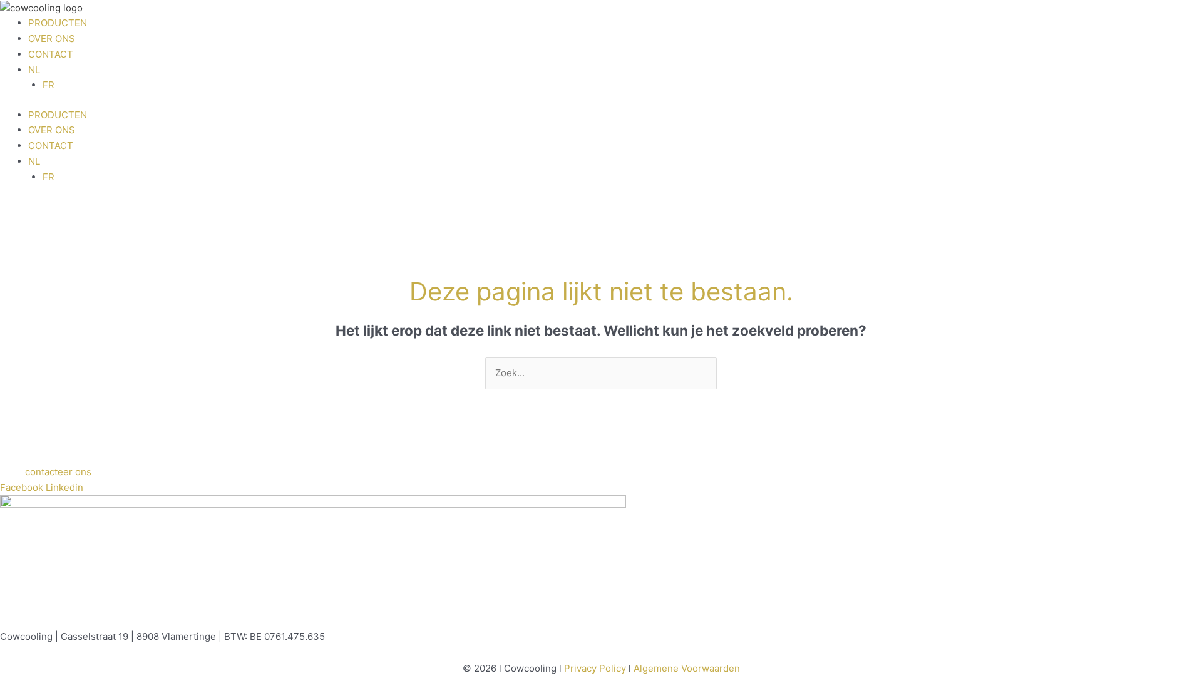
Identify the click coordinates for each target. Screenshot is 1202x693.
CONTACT (50, 54)
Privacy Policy (595, 668)
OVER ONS (51, 38)
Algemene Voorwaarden (687, 668)
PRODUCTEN (57, 23)
